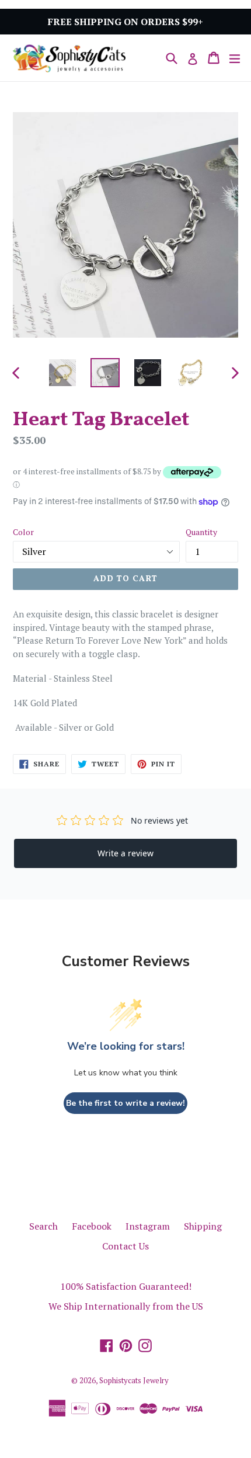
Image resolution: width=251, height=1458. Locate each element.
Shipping (203, 1226)
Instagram (148, 1226)
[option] (62, 372)
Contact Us (125, 1246)
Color (23, 531)
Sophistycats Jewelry (134, 1380)
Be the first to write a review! (125, 1103)
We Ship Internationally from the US (125, 1306)
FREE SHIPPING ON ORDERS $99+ (125, 21)
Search (43, 1226)
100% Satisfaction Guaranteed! (125, 1286)
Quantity (201, 531)
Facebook (91, 1226)
